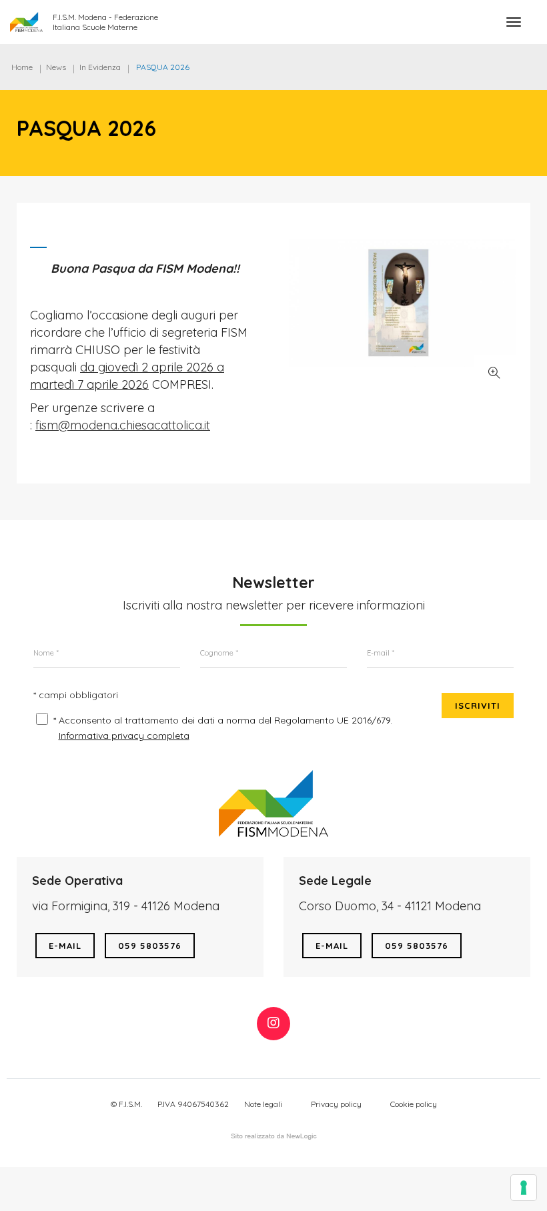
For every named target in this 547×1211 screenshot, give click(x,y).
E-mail (65, 945)
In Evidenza (100, 67)
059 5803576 (149, 945)
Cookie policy (413, 1104)
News (56, 67)
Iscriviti (477, 705)
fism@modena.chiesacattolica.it (122, 425)
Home (22, 67)
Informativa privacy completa (124, 736)
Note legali (263, 1104)
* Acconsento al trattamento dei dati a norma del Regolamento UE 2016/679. (222, 720)
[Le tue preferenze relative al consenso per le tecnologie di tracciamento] (523, 1187)
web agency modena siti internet (274, 1136)
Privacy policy (336, 1104)
